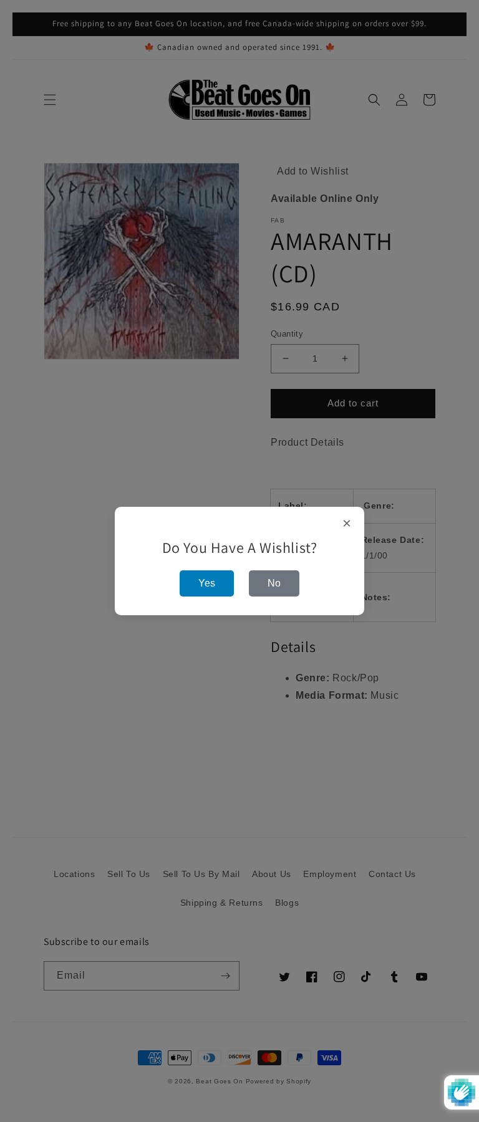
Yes (206, 583)
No (274, 583)
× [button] (347, 523)
